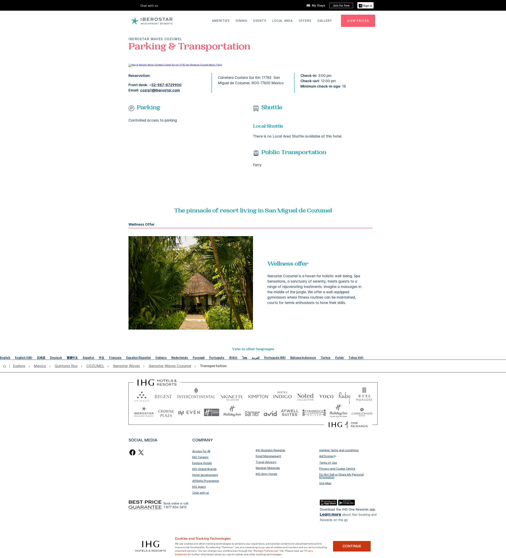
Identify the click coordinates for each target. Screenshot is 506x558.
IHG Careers (200, 457)
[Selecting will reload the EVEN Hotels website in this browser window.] (189, 412)
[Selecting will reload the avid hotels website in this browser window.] (270, 412)
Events (259, 20)
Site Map (325, 483)
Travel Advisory (266, 462)
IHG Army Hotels (266, 474)
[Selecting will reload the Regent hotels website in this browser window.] (163, 395)
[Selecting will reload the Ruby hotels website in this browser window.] (344, 395)
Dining (241, 20)
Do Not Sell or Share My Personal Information (341, 476)
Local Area (282, 20)
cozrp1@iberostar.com (160, 90)
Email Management (268, 456)
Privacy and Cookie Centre (337, 468)
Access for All (201, 451)
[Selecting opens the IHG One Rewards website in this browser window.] (348, 425)
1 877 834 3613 (175, 507)
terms (312, 547)
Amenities (221, 20)
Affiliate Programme (205, 481)
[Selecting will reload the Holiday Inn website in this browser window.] (232, 412)
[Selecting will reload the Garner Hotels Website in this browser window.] (252, 412)
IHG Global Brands (204, 469)
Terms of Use (328, 462)
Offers (305, 20)
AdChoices (326, 456)
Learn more (330, 514)
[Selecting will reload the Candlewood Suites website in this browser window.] (361, 412)
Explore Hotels (202, 463)
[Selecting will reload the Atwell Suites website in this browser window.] (289, 412)
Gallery (324, 20)
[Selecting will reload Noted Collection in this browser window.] (305, 395)
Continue (352, 546)
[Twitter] (141, 452)
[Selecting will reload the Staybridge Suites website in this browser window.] (314, 412)
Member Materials (268, 468)
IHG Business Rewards (270, 450)
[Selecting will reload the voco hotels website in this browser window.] (326, 395)
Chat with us (200, 492)
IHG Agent (199, 486)
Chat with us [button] (149, 5)
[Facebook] (132, 452)
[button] (365, 5)
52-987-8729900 (166, 85)
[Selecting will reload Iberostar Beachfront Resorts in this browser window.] (144, 412)
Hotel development (205, 475)
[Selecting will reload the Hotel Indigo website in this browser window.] (282, 395)
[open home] (6, 366)
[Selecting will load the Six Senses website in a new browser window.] (141, 395)
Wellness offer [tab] (141, 224)
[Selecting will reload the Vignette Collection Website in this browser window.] (231, 395)
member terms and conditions (339, 450)
